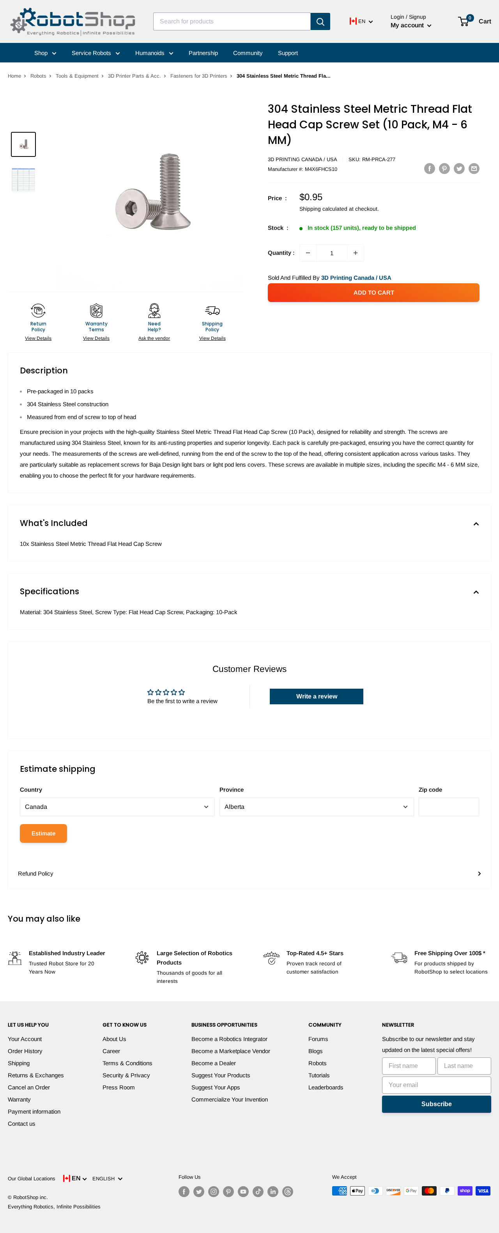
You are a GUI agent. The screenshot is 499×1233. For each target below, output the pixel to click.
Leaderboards (325, 1087)
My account (408, 25)
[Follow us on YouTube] (243, 1191)
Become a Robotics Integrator (229, 1039)
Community (248, 53)
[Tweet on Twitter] (459, 168)
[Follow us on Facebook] (184, 1191)
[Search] (320, 21)
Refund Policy (35, 873)
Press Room (119, 1087)
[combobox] (232, 21)
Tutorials (319, 1075)
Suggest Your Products (220, 1075)
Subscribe (436, 1104)
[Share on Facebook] (429, 168)
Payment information (34, 1111)
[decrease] (308, 253)
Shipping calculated (323, 209)
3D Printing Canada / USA (302, 159)
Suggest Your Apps (215, 1087)
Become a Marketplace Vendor (230, 1051)
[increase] (355, 253)
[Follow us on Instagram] (213, 1191)
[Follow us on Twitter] (198, 1191)
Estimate (43, 833)
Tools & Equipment (77, 76)
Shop (41, 53)
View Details (38, 338)
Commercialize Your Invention (229, 1099)
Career (111, 1051)
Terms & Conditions (127, 1063)
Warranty (19, 1099)
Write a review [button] (316, 696)
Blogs (315, 1051)
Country (31, 789)
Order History (25, 1051)
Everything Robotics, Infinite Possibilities (54, 1207)
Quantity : (281, 252)
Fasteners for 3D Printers (198, 76)
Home (14, 76)
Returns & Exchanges (36, 1075)
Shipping (19, 1063)
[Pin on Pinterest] (444, 168)
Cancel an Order (29, 1087)
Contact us (21, 1123)
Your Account (25, 1039)
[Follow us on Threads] (287, 1191)
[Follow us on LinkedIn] (272, 1191)
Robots (38, 76)
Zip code (430, 789)
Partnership (203, 53)
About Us (114, 1039)
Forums (318, 1039)
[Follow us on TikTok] (258, 1191)
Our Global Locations (31, 1178)
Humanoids (150, 53)
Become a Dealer (213, 1063)
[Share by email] (474, 168)
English (105, 1178)
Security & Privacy (126, 1075)
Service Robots (92, 53)
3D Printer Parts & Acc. (134, 76)
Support (288, 53)
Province (231, 789)
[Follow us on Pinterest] (228, 1191)
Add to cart (374, 292)
